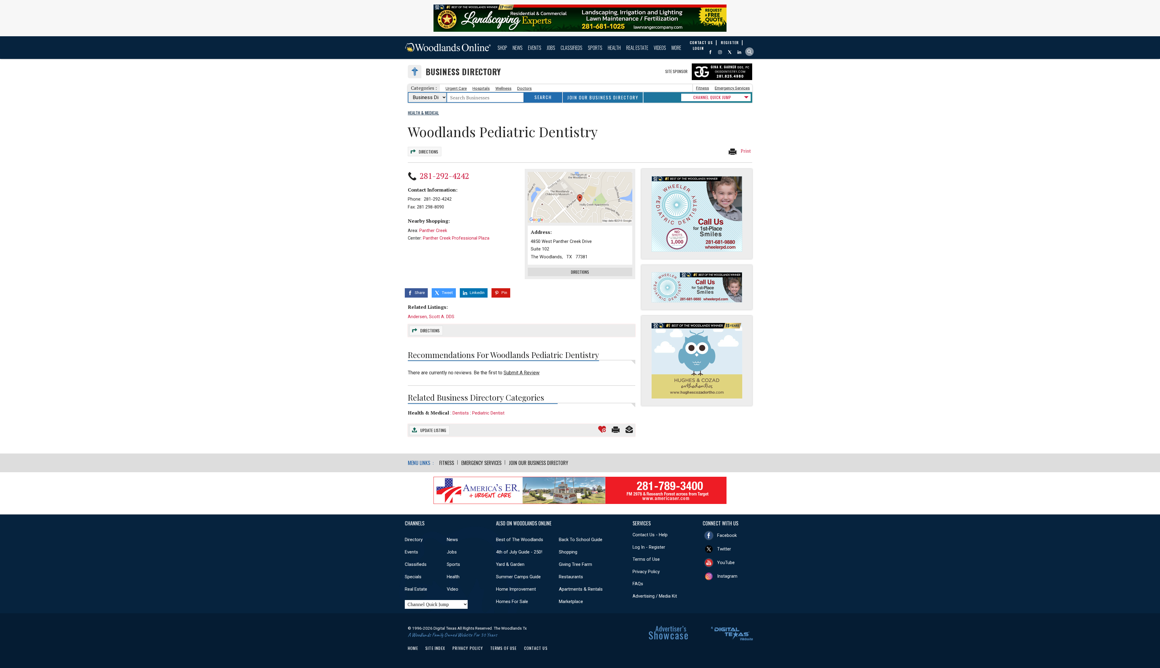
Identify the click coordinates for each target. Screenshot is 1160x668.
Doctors (524, 88)
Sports (595, 47)
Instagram (727, 576)
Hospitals (481, 88)
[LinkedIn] (739, 52)
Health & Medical (428, 412)
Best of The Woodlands (519, 539)
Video (452, 589)
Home (413, 648)
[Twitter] (729, 52)
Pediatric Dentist (488, 413)
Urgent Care (456, 88)
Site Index (435, 648)
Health (614, 47)
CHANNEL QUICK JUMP (712, 97)
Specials (413, 576)
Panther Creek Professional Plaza (456, 238)
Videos (660, 47)
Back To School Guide (580, 539)
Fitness (702, 88)
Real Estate (637, 47)
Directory (414, 539)
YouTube (726, 562)
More (676, 47)
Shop (502, 47)
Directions (428, 151)
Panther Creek (433, 230)
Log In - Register (649, 547)
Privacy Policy (646, 571)
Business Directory (463, 71)
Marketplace (571, 601)
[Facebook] (710, 52)
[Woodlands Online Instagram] (720, 52)
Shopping (568, 552)
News (518, 47)
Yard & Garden (510, 564)
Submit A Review (522, 373)
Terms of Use (646, 559)
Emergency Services (732, 88)
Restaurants (571, 576)
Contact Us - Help (650, 534)
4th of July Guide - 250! (519, 552)
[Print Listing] (615, 429)
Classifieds (571, 47)
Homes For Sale (512, 601)
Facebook (727, 535)
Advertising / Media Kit (655, 596)
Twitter (724, 549)
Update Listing (433, 430)
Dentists (461, 413)
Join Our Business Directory (602, 97)
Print (745, 151)
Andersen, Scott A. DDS (431, 316)
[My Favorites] (602, 429)
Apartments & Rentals (581, 589)
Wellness (503, 88)
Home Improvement (516, 589)
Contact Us (536, 648)
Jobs (551, 47)
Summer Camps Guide (518, 576)
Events (534, 47)
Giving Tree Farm (575, 564)
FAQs (638, 583)
